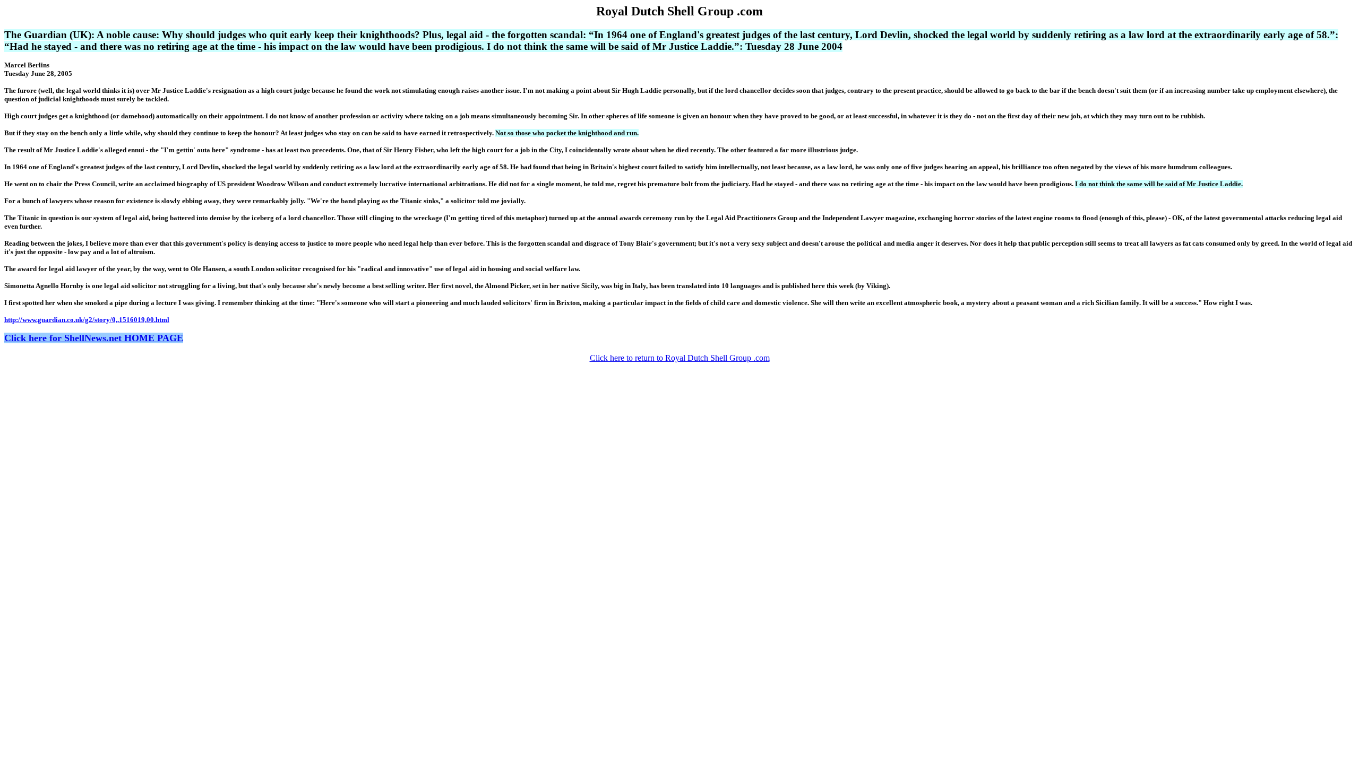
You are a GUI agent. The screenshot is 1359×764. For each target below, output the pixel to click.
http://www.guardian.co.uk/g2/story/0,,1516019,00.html (86, 320)
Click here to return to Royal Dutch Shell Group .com (680, 357)
